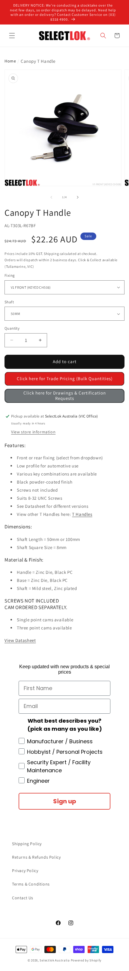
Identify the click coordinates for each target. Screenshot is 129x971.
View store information (33, 432)
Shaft (9, 302)
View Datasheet (20, 640)
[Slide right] (77, 197)
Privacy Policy (25, 870)
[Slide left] (51, 197)
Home (10, 61)
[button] (12, 35)
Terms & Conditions (31, 884)
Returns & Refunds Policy (36, 857)
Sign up (64, 801)
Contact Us (22, 897)
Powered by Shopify (86, 960)
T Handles (82, 514)
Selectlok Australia (55, 960)
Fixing (9, 275)
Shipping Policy (27, 843)
